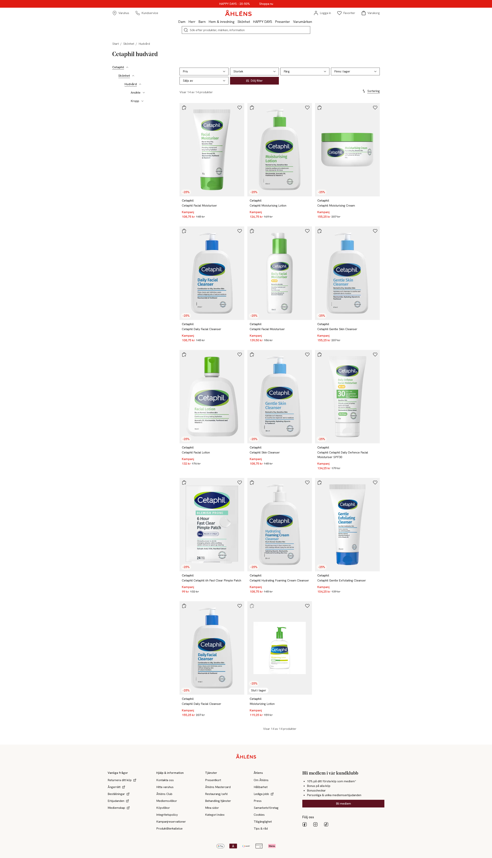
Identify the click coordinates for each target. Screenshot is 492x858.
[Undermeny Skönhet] (251, 21)
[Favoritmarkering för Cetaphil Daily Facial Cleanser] (239, 231)
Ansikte (135, 93)
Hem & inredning (221, 21)
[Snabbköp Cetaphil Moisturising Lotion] (252, 107)
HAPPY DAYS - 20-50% (234, 4)
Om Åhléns (261, 780)
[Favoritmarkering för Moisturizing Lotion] (307, 605)
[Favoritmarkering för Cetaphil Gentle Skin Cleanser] (375, 231)
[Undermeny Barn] (207, 21)
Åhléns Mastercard (218, 787)
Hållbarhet (261, 787)
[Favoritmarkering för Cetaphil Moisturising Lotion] (307, 107)
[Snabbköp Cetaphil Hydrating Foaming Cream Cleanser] (252, 482)
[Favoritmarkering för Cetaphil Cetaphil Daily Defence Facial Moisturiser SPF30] (375, 354)
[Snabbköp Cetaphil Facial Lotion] (184, 354)
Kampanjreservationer (171, 822)
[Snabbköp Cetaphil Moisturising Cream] (319, 107)
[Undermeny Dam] (187, 21)
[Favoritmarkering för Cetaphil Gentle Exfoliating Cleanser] (375, 482)
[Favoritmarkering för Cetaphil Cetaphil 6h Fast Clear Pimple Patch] (239, 482)
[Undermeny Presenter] (291, 21)
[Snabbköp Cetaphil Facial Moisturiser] (184, 107)
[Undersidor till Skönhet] (133, 75)
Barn (202, 21)
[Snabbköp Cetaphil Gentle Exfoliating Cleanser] (319, 482)
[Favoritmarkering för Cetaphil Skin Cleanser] (307, 354)
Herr (192, 21)
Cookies (259, 815)
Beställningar (116, 794)
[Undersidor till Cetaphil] (127, 67)
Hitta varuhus (165, 787)
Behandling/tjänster (218, 801)
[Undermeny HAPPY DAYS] (273, 21)
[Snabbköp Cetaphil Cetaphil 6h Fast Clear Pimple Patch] (184, 482)
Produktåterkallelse (169, 828)
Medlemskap (116, 808)
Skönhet (244, 21)
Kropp (135, 101)
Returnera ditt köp (120, 780)
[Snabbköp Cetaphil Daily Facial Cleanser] (184, 231)
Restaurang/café (216, 794)
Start (115, 44)
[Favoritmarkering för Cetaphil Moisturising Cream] (375, 107)
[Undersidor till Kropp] (142, 101)
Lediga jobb (261, 794)
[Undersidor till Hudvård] (140, 84)
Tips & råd (261, 828)
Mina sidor (212, 808)
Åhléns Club (164, 794)
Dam (181, 21)
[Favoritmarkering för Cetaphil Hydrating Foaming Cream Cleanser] (307, 482)
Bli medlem (343, 804)
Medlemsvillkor (166, 801)
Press (258, 801)
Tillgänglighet (263, 822)
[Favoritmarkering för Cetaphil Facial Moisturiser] (239, 107)
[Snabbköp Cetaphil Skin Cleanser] (252, 354)
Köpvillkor (163, 808)
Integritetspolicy (167, 815)
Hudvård (131, 84)
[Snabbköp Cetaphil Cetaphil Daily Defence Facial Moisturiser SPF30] (319, 354)
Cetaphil (118, 67)
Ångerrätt (114, 787)
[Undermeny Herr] (197, 21)
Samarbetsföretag (266, 808)
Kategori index (214, 815)
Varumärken (302, 21)
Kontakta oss (165, 780)
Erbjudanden (116, 801)
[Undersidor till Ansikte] (143, 92)
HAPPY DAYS (262, 21)
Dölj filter (257, 81)
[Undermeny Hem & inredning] (236, 21)
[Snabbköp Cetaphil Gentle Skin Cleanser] (319, 231)
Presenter (282, 21)
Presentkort (213, 780)
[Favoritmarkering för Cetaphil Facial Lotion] (239, 354)
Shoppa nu (266, 4)
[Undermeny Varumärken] (313, 21)
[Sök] (186, 30)
